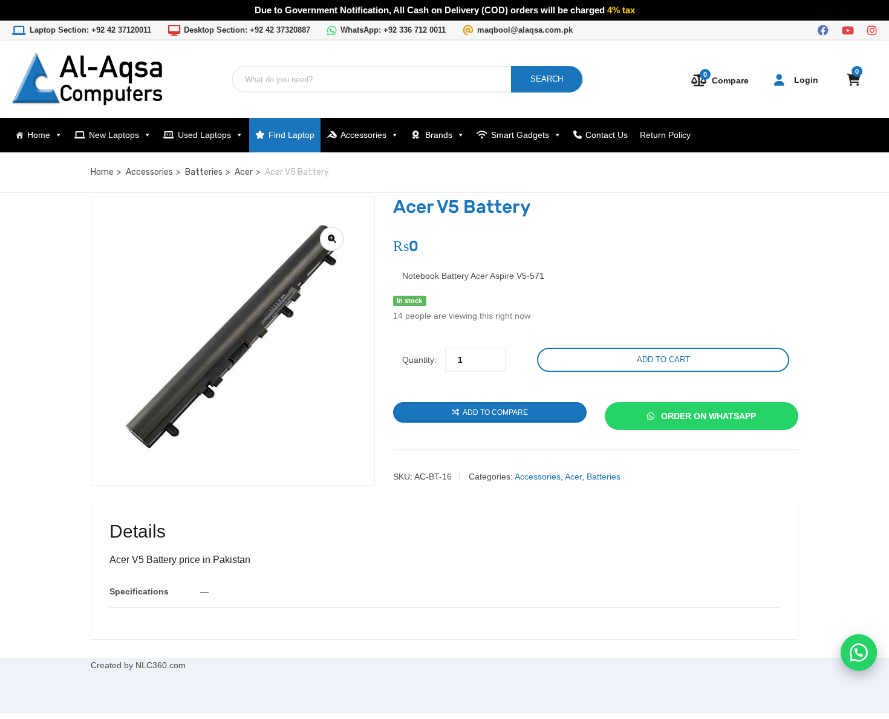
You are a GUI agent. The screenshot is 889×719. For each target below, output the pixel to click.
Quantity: (419, 360)
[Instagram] (872, 29)
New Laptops (114, 135)
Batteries (204, 172)
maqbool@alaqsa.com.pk (525, 29)
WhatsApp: (393, 29)
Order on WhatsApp (707, 416)
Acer (244, 172)
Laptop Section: (90, 29)
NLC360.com (160, 665)
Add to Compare (495, 412)
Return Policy (665, 135)
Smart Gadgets (520, 135)
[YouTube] (848, 29)
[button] (859, 652)
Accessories (363, 135)
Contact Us (606, 135)
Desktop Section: (247, 29)
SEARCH (546, 78)
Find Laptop (291, 135)
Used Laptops (204, 135)
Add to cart (663, 359)
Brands (438, 135)
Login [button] (806, 80)
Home (38, 135)
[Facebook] (823, 29)
